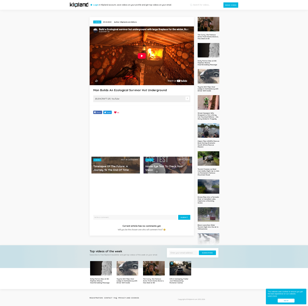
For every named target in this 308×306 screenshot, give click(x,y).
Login (95, 5)
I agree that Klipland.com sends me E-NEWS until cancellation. (191, 257)
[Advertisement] (142, 135)
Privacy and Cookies (128, 298)
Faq (115, 298)
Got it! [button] (286, 301)
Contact (108, 298)
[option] (101, 272)
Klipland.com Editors (128, 22)
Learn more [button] (272, 296)
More (209, 257)
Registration (96, 298)
